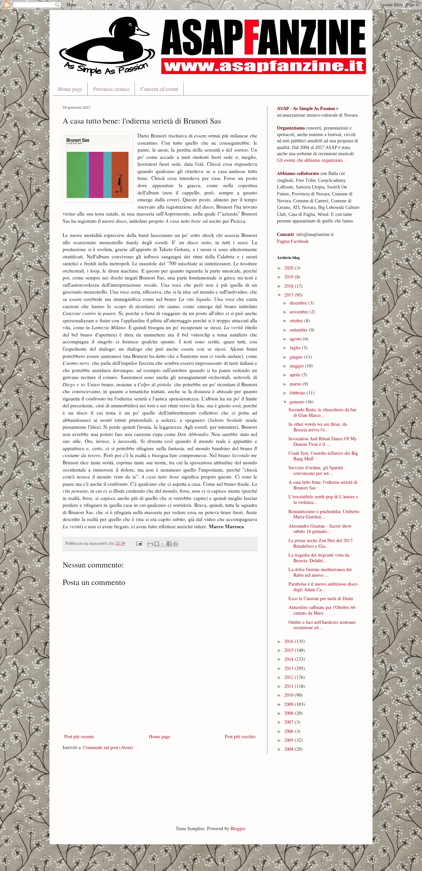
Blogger (237, 828)
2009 (289, 704)
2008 (289, 713)
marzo (296, 384)
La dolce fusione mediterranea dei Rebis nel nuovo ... (320, 572)
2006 (289, 731)
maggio (297, 366)
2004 (289, 749)
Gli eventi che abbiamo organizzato (310, 160)
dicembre (299, 303)
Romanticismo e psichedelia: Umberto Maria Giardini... (323, 514)
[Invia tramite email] (150, 543)
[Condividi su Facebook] (169, 543)
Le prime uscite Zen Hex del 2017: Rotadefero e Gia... (321, 543)
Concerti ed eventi (159, 88)
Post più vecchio (240, 736)
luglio (296, 347)
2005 (289, 740)
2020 (289, 268)
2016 (289, 641)
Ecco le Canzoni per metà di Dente (320, 598)
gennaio (298, 401)
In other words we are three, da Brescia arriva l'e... (317, 427)
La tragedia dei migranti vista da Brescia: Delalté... (318, 558)
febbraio (298, 393)
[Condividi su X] (163, 543)
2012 (289, 677)
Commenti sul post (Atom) (108, 747)
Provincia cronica (111, 88)
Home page (70, 88)
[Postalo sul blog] (156, 543)
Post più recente (79, 736)
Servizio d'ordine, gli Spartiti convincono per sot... (315, 470)
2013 (289, 668)
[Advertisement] (183, 789)
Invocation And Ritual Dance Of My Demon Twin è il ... (322, 441)
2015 (289, 650)
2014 (289, 659)
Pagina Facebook (293, 241)
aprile (296, 374)
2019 (289, 277)
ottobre (297, 320)
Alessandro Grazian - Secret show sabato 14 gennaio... (319, 529)
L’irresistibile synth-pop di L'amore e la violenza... (323, 499)
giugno (297, 357)
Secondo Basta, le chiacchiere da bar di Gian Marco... (322, 412)
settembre (299, 330)
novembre (300, 311)
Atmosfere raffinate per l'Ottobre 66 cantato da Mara (321, 610)
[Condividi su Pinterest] (175, 543)
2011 (289, 686)
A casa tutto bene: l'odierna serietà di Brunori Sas (322, 485)
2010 (289, 695)
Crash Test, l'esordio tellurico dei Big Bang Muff (323, 456)
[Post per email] (138, 543)
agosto (296, 338)
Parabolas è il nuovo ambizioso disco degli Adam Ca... (322, 587)
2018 (289, 286)
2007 (289, 722)
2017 (289, 295)
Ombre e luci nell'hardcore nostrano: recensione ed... (322, 625)
